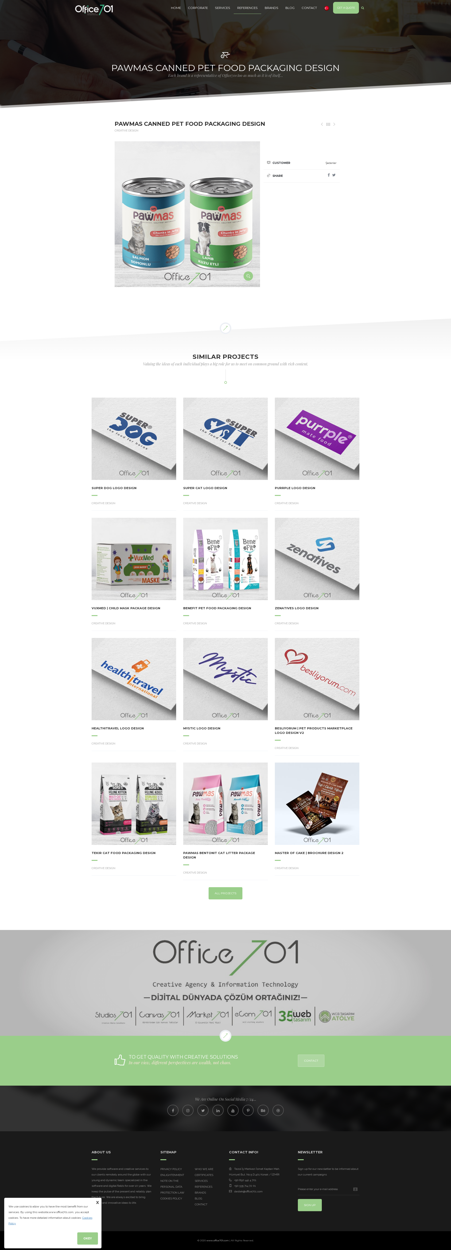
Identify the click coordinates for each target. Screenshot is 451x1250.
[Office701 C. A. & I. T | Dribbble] (278, 1110)
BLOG (290, 8)
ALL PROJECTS (225, 893)
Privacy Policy (171, 1169)
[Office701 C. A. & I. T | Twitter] (203, 1110)
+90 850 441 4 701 (245, 1180)
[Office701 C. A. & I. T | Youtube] (233, 1110)
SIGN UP (310, 1205)
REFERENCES (247, 8)
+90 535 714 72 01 (245, 1185)
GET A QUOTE (346, 7)
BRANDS (271, 8)
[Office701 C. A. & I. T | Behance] (263, 1110)
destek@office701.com (248, 1191)
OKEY (87, 1238)
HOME (176, 8)
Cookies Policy (171, 1198)
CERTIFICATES (204, 1175)
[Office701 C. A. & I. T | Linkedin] (218, 1110)
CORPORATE (198, 8)
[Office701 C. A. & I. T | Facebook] (173, 1110)
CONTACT (309, 8)
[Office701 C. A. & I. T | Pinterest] (248, 1110)
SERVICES (222, 8)
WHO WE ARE (204, 1169)
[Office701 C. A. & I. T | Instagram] (188, 1110)
